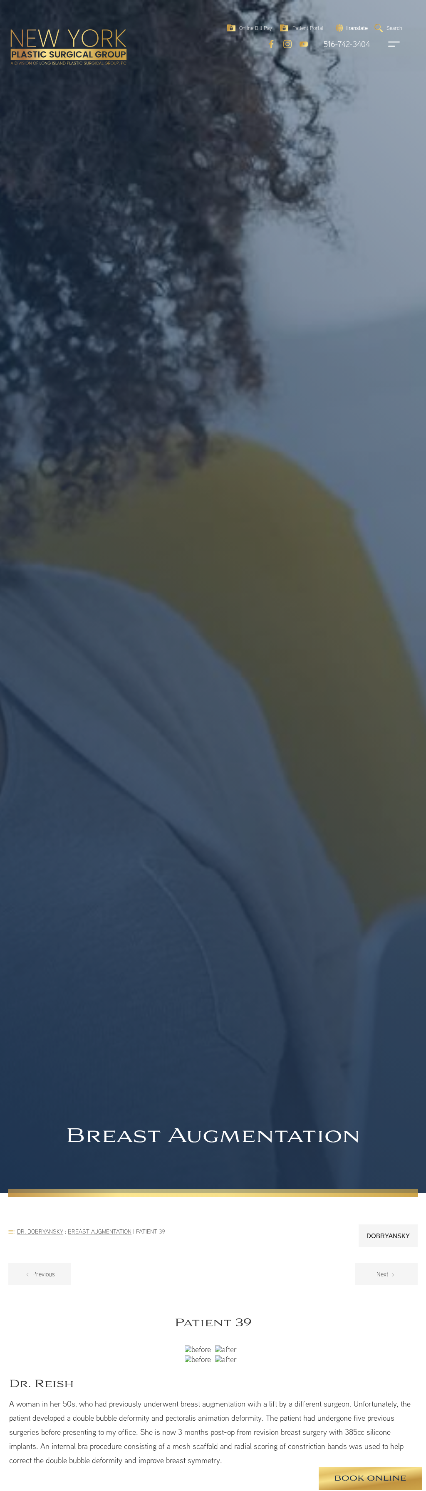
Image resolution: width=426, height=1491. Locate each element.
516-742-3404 (347, 44)
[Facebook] (271, 44)
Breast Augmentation (99, 1231)
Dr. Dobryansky (40, 1231)
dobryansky (388, 1235)
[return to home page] (49, 29)
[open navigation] (386, 44)
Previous (43, 1274)
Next (383, 1274)
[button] (350, 28)
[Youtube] (304, 44)
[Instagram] (287, 44)
